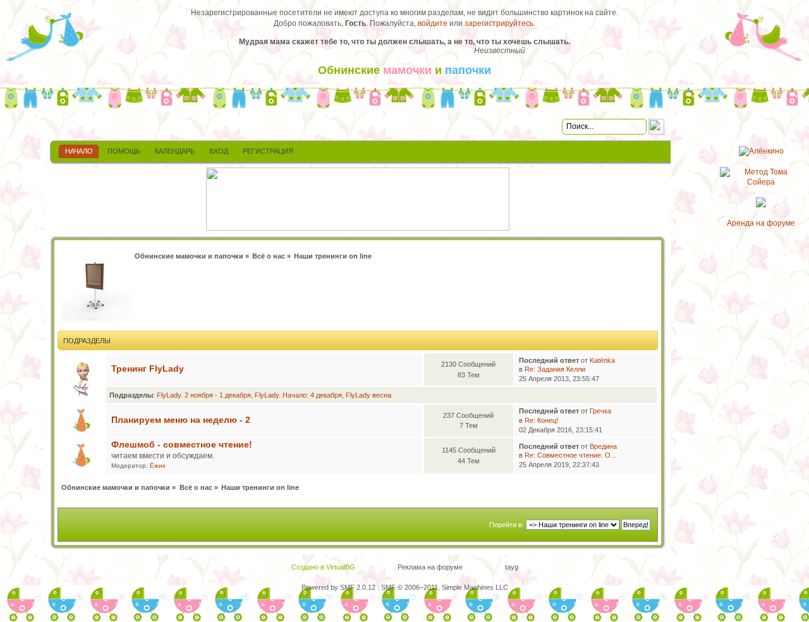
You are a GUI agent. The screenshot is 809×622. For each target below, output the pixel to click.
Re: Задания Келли (555, 369)
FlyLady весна (368, 395)
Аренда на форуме (761, 223)
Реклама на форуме (430, 567)
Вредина (603, 446)
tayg (511, 567)
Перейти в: (506, 524)
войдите (432, 23)
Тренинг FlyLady (147, 369)
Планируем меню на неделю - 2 (180, 420)
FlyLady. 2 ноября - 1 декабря (204, 395)
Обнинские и (404, 70)
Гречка (600, 411)
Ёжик (157, 465)
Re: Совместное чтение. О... (570, 455)
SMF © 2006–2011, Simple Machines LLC (444, 587)
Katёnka (602, 360)
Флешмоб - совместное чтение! (181, 444)
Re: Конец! (541, 420)
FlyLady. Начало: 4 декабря (298, 395)
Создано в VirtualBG (323, 567)
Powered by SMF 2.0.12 (338, 587)
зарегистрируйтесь (499, 23)
